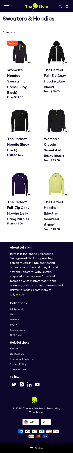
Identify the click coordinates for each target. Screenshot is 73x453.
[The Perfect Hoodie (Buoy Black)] (19, 121)
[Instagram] (22, 384)
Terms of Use (18, 369)
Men (12, 314)
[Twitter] (14, 384)
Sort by (39, 448)
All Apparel (16, 309)
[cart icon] (67, 6)
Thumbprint (36, 412)
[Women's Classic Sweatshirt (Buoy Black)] (56, 121)
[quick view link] (29, 62)
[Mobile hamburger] (6, 6)
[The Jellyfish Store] (36, 6)
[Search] (60, 6)
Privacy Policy (18, 364)
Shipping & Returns (21, 359)
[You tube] (37, 384)
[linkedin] (29, 384)
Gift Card (16, 335)
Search (14, 348)
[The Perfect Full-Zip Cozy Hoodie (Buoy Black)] (56, 52)
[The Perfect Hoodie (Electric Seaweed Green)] (56, 184)
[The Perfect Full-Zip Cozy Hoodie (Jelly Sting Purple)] (19, 184)
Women (14, 319)
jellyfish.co (17, 294)
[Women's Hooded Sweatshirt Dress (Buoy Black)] (19, 52)
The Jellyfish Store (34, 408)
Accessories (17, 330)
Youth (13, 324)
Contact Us (17, 353)
